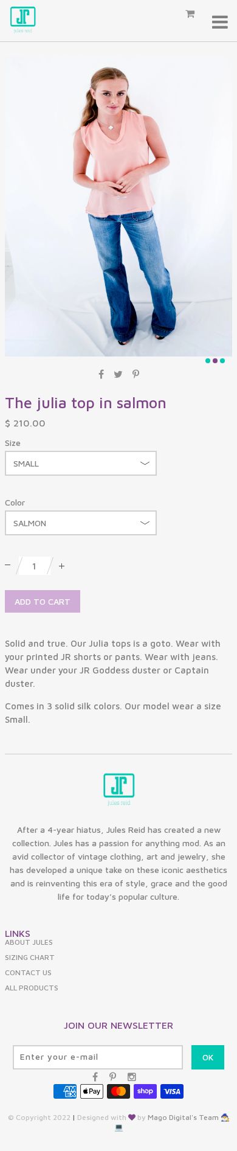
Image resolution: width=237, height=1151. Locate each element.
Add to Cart (42, 601)
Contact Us (28, 972)
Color (15, 502)
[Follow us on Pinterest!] (112, 1076)
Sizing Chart (30, 957)
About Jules (29, 942)
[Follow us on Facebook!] (95, 1076)
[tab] (118, 681)
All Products (31, 987)
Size (13, 442)
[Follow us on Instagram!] (132, 1076)
